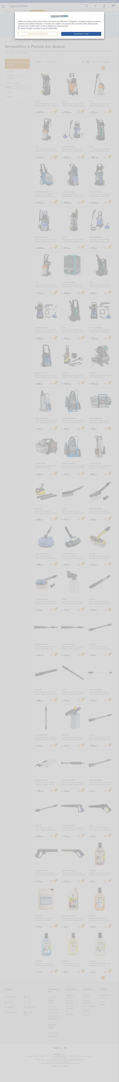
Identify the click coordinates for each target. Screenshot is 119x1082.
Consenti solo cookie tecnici (38, 34)
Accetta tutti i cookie (81, 34)
